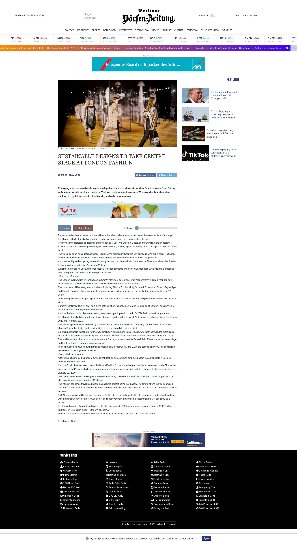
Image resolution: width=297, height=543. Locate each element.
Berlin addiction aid (208, 470)
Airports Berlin (161, 495)
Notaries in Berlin (71, 508)
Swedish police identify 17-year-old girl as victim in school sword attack (43, 48)
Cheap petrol (115, 470)
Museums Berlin (161, 491)
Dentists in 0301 (206, 495)
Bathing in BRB (161, 475)
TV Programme (162, 500)
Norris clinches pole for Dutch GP (263, 48)
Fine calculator (70, 504)
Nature (167, 30)
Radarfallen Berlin (117, 483)
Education (192, 30)
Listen (65, 228)
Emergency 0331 (207, 491)
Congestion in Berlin (163, 504)
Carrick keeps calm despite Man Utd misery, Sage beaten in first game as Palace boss (197, 48)
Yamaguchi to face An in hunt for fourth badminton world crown (116, 48)
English (89, 14)
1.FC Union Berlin (71, 483)
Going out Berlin (161, 508)
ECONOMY (62, 174)
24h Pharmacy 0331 (208, 508)
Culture (178, 30)
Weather (227, 30)
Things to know (210, 30)
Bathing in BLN (161, 470)
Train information (71, 500)
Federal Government (118, 487)
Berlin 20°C (204, 15)
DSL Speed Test (71, 491)
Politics (69, 30)
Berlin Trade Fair (71, 466)
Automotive (125, 30)
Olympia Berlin (70, 462)
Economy (83, 30)
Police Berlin (204, 475)
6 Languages (90, 17)
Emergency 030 (206, 487)
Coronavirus (204, 483)
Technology (142, 30)
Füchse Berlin (70, 475)
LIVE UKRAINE (115, 495)
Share (146, 175)
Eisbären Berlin (70, 479)
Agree (207, 538)
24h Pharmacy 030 (208, 504)
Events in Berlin (161, 487)
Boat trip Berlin (115, 504)
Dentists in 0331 (206, 500)
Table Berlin (159, 462)
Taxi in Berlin (205, 462)
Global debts (115, 491)
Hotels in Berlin (161, 479)
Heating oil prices (117, 475)
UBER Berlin (114, 500)
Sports (96, 30)
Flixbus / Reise (160, 483)
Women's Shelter (161, 466)
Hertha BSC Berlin (72, 487)
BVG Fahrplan (115, 466)
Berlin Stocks (115, 479)
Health (156, 30)
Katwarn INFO (69, 470)
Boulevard (109, 30)
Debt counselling (116, 508)
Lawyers (112, 462)
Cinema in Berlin (71, 495)
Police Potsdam (206, 479)
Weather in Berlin (207, 466)
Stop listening (84, 228)
